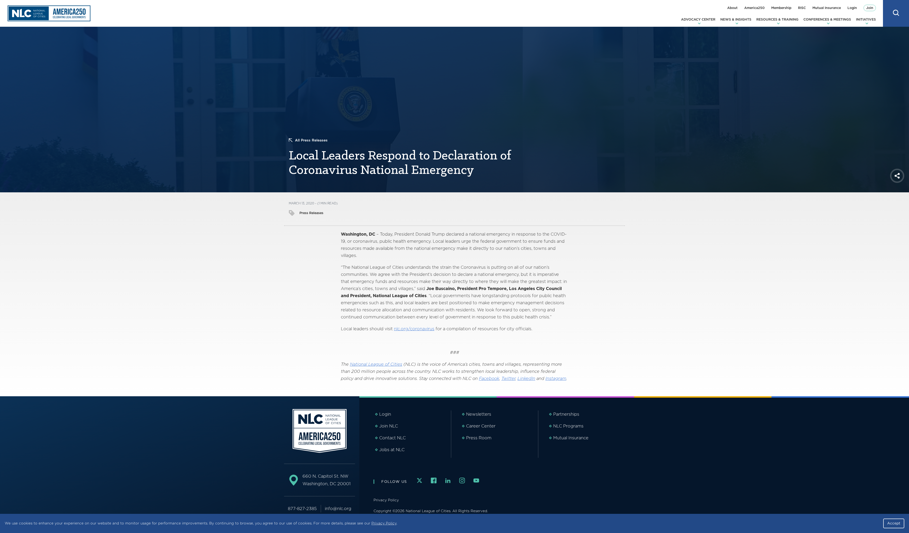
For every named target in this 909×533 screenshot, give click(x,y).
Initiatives (866, 19)
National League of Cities (376, 364)
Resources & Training (777, 19)
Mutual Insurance (826, 8)
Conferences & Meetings (827, 19)
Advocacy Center (698, 19)
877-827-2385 (302, 508)
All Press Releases (311, 140)
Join (869, 8)
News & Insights (735, 19)
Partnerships (566, 414)
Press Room (478, 437)
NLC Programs (568, 425)
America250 (754, 8)
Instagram (555, 378)
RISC (802, 8)
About (732, 8)
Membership (781, 8)
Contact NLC (392, 437)
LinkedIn (526, 378)
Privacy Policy (384, 523)
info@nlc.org (338, 508)
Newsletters (478, 414)
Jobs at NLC (392, 449)
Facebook (489, 378)
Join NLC (388, 425)
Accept (893, 523)
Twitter (508, 378)
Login (852, 8)
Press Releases (311, 213)
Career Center (480, 425)
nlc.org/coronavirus (414, 328)
